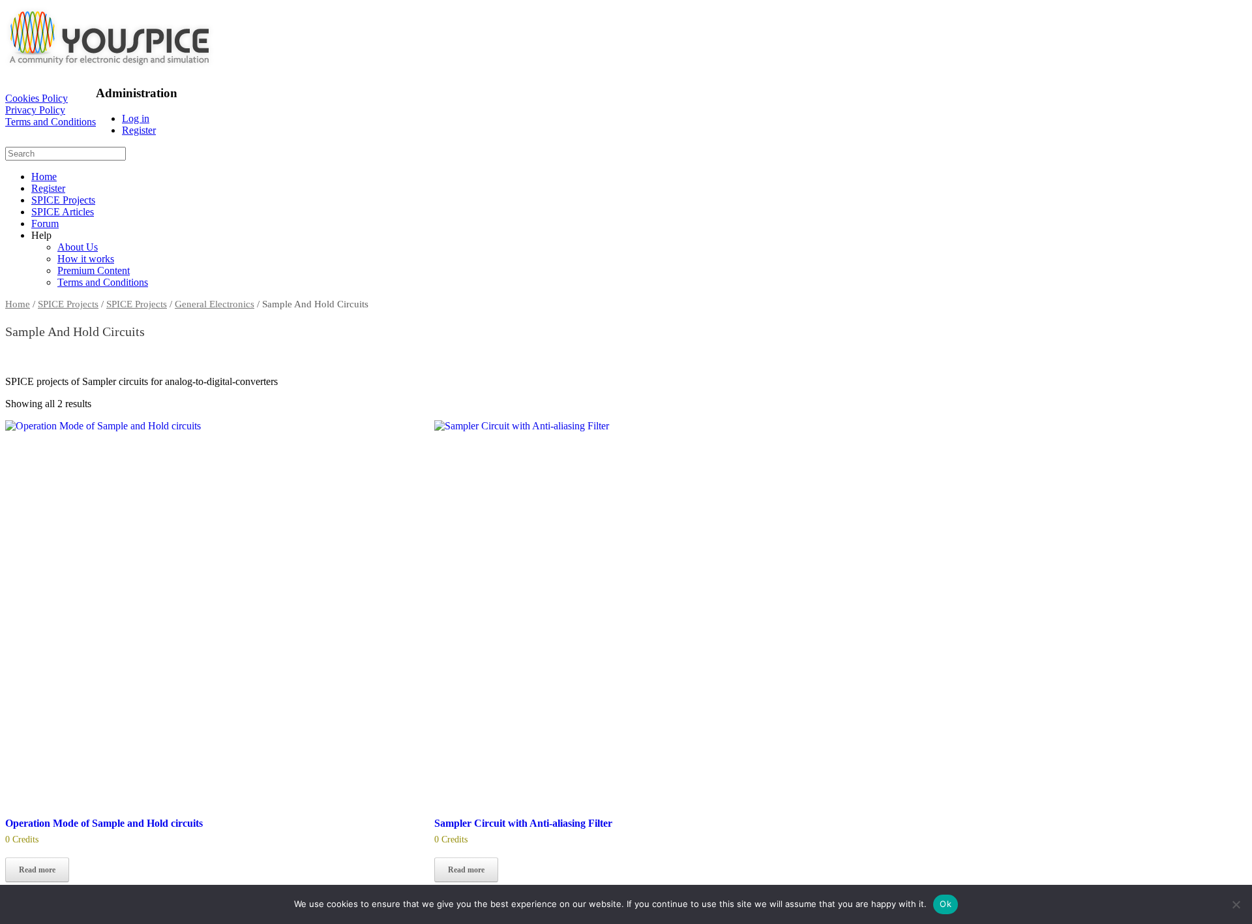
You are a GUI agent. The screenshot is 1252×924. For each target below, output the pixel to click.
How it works (85, 258)
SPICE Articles (62, 211)
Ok (945, 904)
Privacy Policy (35, 110)
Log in (135, 118)
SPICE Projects (63, 200)
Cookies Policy (36, 98)
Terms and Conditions (50, 121)
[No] (1235, 904)
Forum (45, 223)
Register (139, 130)
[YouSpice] (109, 68)
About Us (77, 247)
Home (44, 176)
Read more (37, 869)
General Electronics (214, 304)
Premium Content (93, 270)
